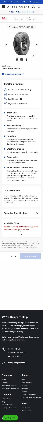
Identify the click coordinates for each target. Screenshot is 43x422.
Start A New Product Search (22, 12)
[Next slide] (36, 45)
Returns (24, 385)
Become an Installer (9, 385)
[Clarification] (30, 90)
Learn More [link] (35, 2)
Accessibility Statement (10, 389)
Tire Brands (26, 408)
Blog (3, 402)
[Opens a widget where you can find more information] (10, 418)
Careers (5, 382)
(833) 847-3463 (14, 349)
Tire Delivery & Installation (31, 398)
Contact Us (6, 399)
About (4, 379)
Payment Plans (27, 382)
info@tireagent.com (16, 362)
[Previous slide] (7, 45)
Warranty (25, 389)
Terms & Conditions (29, 395)
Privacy (24, 392)
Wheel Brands (27, 411)
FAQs (24, 379)
